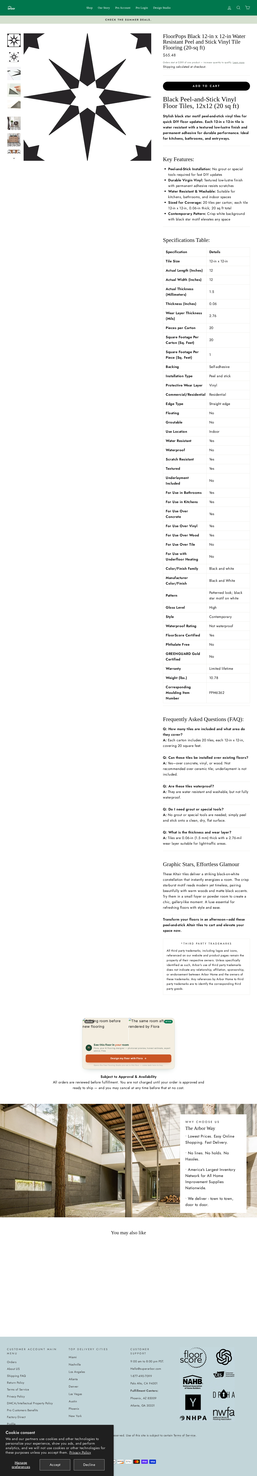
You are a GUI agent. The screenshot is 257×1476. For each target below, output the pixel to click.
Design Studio (162, 7)
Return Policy (15, 1383)
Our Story (104, 7)
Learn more (238, 62)
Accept (55, 1464)
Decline (89, 1464)
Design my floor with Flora (128, 1058)
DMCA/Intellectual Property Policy (30, 1403)
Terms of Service (18, 1389)
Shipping (169, 67)
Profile (11, 1424)
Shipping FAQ (16, 1376)
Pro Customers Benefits (22, 1410)
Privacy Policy (80, 1452)
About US (13, 1369)
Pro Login (142, 7)
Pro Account (122, 7)
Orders (11, 1362)
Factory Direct (16, 1417)
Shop (89, 7)
